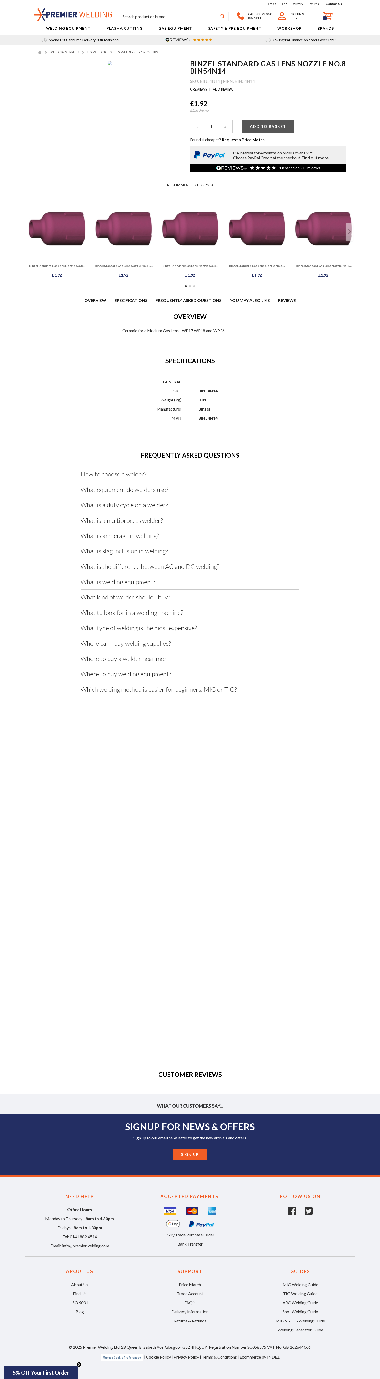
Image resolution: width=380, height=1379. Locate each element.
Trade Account (190, 1293)
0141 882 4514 (83, 1236)
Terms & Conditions (219, 1356)
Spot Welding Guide (300, 1311)
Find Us (79, 1293)
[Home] (40, 52)
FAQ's (189, 1302)
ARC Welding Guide (300, 1302)
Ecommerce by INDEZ (260, 1356)
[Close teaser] (79, 1364)
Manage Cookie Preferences (122, 1357)
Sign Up (190, 1154)
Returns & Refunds (190, 1320)
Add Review (222, 89)
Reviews (287, 300)
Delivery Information (189, 1311)
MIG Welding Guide (300, 1284)
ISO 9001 (79, 1302)
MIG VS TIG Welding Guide (300, 1320)
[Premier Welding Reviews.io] (190, 40)
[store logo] (73, 19)
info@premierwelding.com (85, 1245)
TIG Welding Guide (300, 1293)
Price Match (190, 1284)
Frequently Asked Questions (189, 300)
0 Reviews (199, 89)
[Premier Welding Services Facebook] (296, 1213)
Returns (313, 4)
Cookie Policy (158, 1356)
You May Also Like (250, 300)
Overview (95, 300)
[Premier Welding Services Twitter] (309, 1213)
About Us (79, 1284)
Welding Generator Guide (300, 1329)
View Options (190, 931)
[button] (41, 1372)
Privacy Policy (186, 1356)
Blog (284, 4)
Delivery (297, 4)
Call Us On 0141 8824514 (260, 16)
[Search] (222, 16)
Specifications (131, 300)
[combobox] (174, 16)
